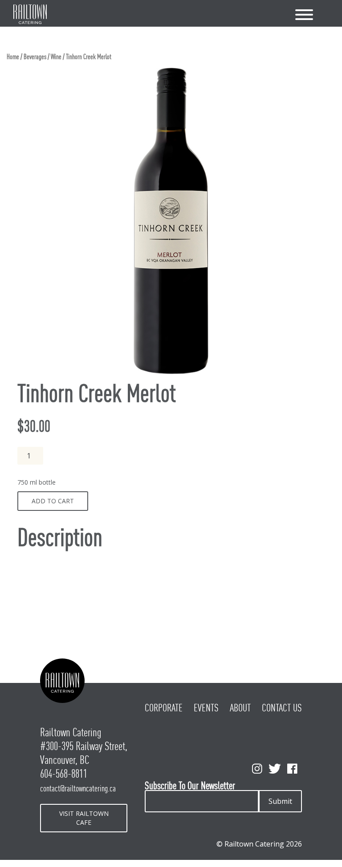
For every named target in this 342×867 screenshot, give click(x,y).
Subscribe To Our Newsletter (190, 786)
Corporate (164, 708)
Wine (56, 56)
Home (13, 56)
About (240, 708)
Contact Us (282, 708)
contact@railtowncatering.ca (78, 788)
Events (206, 708)
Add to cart (53, 501)
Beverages (35, 56)
